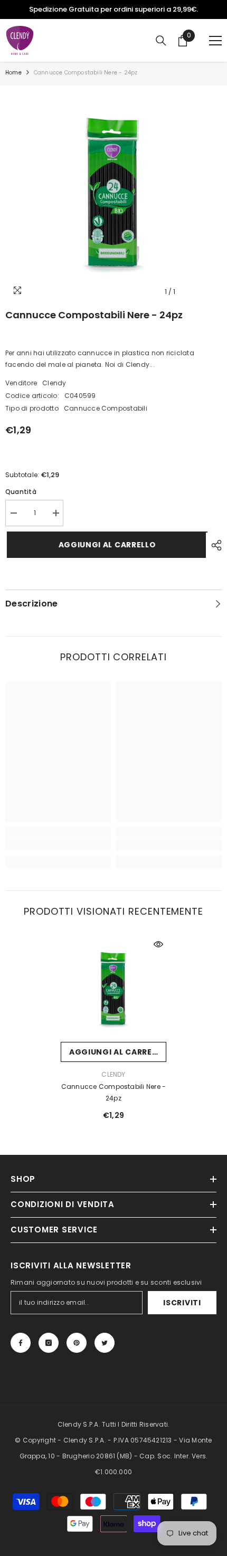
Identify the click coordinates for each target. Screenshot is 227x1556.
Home (13, 73)
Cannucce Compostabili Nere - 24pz (113, 1092)
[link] (58, 844)
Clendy (54, 382)
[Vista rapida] (158, 944)
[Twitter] (104, 1343)
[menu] (215, 40)
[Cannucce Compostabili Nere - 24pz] (113, 989)
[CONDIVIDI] (214, 545)
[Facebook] (21, 1343)
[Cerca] (161, 40)
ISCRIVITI (182, 1302)
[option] (113, 9)
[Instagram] (49, 1343)
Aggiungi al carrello (103, 544)
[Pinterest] (77, 1343)
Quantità (20, 491)
